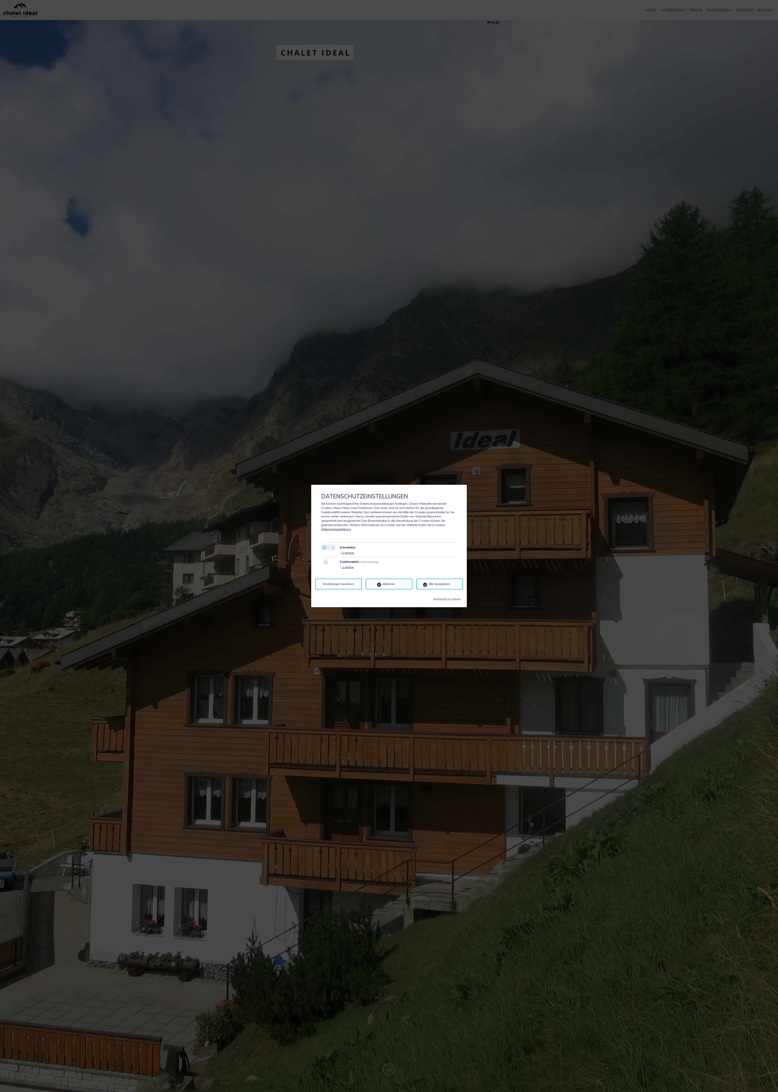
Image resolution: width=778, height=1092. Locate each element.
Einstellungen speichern (338, 584)
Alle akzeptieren (439, 584)
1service (347, 553)
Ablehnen (389, 584)
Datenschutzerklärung (336, 529)
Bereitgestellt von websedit (447, 597)
